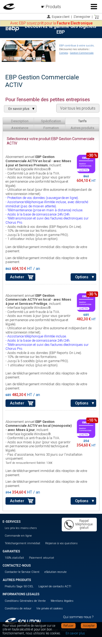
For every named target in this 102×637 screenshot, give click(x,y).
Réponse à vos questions (61, 543)
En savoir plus (75, 633)
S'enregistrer (81, 17)
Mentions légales (62, 601)
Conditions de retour (18, 608)
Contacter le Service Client (22, 572)
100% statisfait (14, 557)
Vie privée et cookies (49, 608)
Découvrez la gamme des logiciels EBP (60, 29)
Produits (53, 6)
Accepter (89, 626)
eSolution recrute (55, 572)
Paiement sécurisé (41, 557)
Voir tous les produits (77, 108)
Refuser (68, 626)
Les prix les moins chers (21, 528)
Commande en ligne (18, 535)
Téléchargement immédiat (22, 543)
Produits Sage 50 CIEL (19, 586)
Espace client (61, 17)
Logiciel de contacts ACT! (54, 586)
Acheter (17, 277)
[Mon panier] (96, 17)
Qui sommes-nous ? (78, 617)
